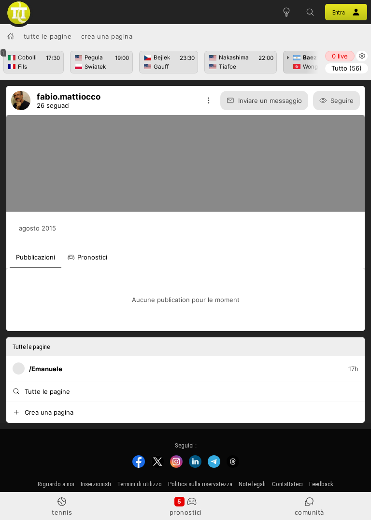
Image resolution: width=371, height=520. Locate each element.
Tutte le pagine (48, 36)
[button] (310, 12)
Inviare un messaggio (270, 100)
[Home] (10, 36)
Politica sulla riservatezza (200, 484)
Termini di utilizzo (139, 484)
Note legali (252, 484)
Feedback (321, 484)
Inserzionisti (96, 484)
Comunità (309, 512)
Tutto (346, 68)
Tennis (62, 512)
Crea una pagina (107, 36)
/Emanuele (45, 368)
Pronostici (186, 512)
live (340, 56)
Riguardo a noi (56, 484)
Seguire (342, 100)
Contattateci (287, 484)
